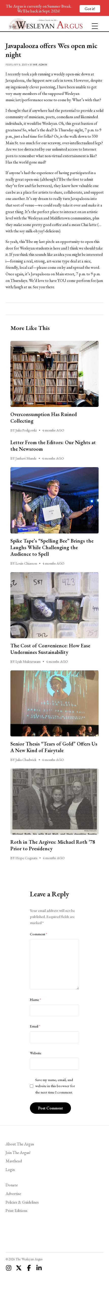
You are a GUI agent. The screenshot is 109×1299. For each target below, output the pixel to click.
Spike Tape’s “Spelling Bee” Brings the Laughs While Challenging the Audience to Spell (52, 547)
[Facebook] (29, 1268)
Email (35, 1026)
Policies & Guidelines (22, 1202)
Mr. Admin (40, 64)
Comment (38, 934)
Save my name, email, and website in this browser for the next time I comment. (55, 1086)
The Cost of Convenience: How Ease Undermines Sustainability (50, 648)
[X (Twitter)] (19, 1268)
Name (35, 999)
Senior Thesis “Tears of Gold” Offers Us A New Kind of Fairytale (53, 747)
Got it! (90, 8)
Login (10, 1169)
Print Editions (16, 1210)
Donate (12, 1185)
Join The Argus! (18, 1152)
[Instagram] (9, 1268)
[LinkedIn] (39, 1268)
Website (35, 1053)
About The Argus (20, 1144)
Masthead (14, 1161)
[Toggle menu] (93, 24)
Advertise (13, 1193)
